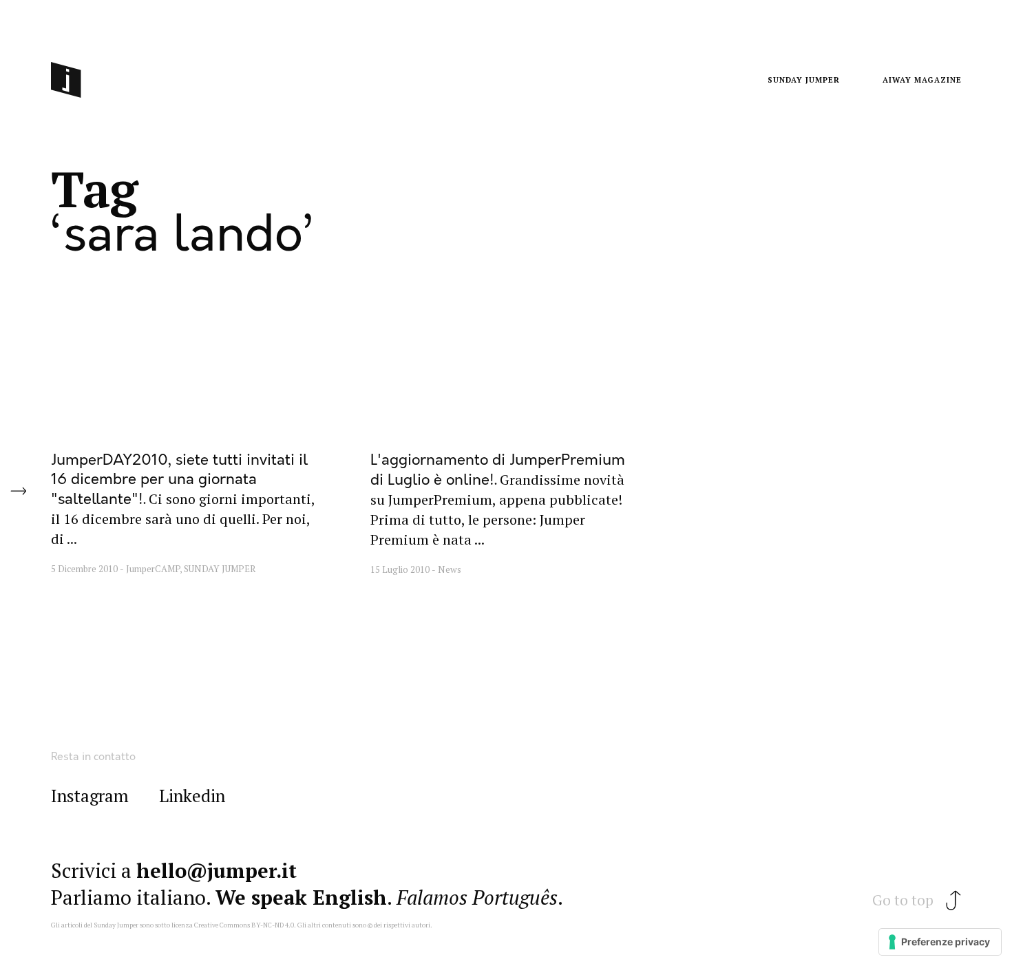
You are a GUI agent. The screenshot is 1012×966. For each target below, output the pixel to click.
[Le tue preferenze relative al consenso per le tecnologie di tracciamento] (940, 942)
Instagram (90, 796)
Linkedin (192, 796)
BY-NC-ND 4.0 (272, 925)
